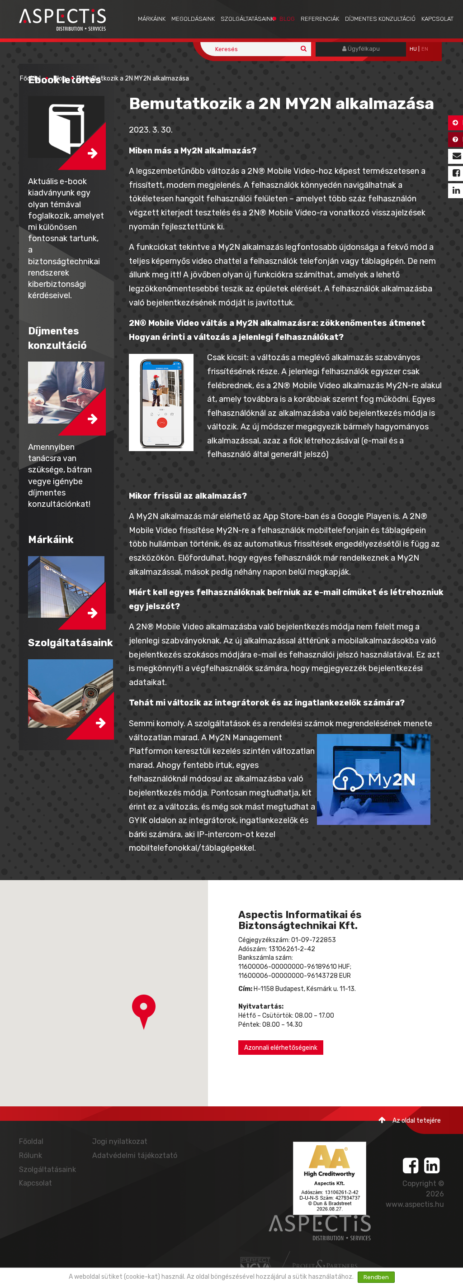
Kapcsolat (437, 18)
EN (424, 49)
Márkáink (151, 18)
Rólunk (30, 1155)
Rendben (376, 1277)
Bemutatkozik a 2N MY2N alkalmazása (132, 78)
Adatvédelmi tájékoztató (134, 1155)
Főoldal (30, 78)
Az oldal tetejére (416, 1120)
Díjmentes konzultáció (380, 18)
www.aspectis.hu (415, 1204)
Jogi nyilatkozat (119, 1141)
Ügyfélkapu (363, 48)
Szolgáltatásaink (247, 18)
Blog (287, 18)
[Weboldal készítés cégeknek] (257, 1265)
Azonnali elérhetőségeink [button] (280, 1048)
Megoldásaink (193, 18)
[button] (143, 1012)
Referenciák (320, 18)
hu (413, 49)
